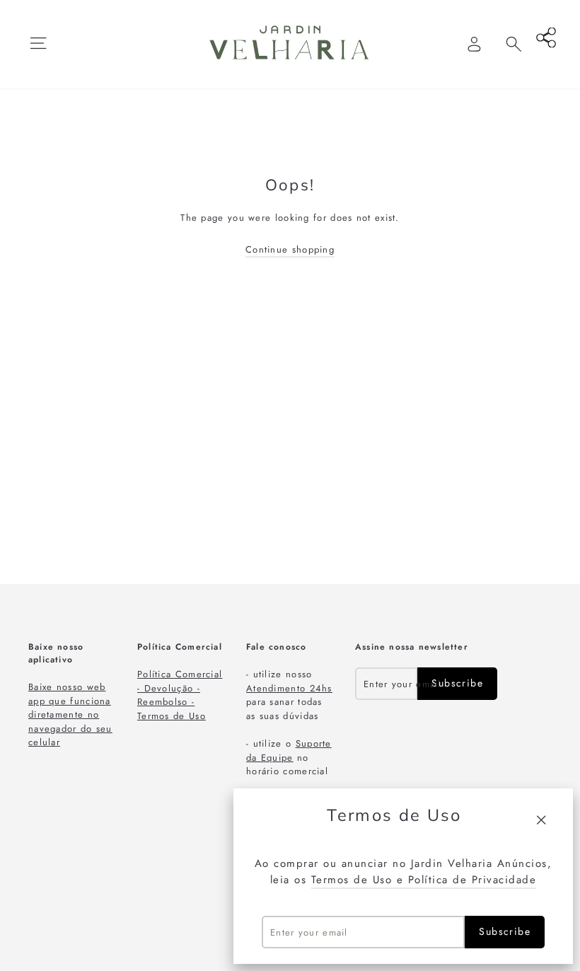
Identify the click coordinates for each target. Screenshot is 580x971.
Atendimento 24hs (289, 688)
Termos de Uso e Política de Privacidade (424, 879)
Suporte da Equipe (289, 750)
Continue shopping (290, 249)
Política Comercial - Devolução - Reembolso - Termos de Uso (179, 695)
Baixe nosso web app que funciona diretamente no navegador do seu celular (70, 714)
